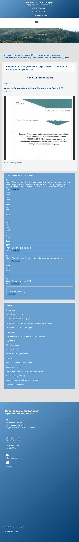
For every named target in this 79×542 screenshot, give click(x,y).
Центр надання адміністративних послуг (22, 380)
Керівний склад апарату (15, 375)
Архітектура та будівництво (17, 354)
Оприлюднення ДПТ (21, 248)
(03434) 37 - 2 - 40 (38, 8)
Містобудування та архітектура (45, 55)
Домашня (8, 55)
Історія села (11, 332)
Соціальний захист (13, 367)
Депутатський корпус (14, 314)
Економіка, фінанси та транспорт (19, 362)
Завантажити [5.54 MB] (13, 162)
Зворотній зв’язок (13, 349)
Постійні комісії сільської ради (18, 319)
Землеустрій (11, 358)
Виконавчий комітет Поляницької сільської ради (25, 336)
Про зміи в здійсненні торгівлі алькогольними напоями (38, 258)
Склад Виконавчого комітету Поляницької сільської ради (29, 323)
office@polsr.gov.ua (13, 458)
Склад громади (12, 310)
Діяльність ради (22, 55)
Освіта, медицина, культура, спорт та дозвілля (24, 371)
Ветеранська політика (15, 384)
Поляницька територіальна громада (20, 327)
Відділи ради (11, 341)
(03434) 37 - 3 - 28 (38, 12)
